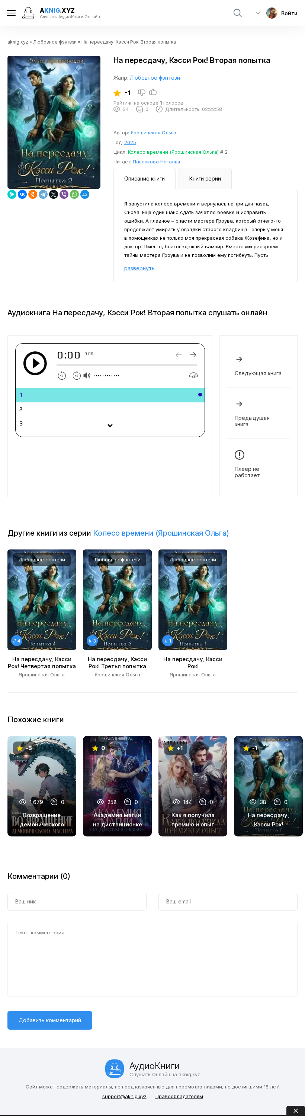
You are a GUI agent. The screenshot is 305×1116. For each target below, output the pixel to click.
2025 (130, 142)
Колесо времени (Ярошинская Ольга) (173, 152)
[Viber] (64, 194)
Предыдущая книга (252, 421)
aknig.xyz (17, 42)
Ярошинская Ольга (153, 132)
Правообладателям (179, 1096)
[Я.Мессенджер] (11, 194)
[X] (53, 194)
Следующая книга (258, 373)
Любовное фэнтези (55, 42)
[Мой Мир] (84, 194)
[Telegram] (43, 194)
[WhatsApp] (74, 194)
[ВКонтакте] (22, 194)
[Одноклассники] (32, 194)
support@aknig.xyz (124, 1096)
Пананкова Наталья (156, 162)
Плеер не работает (247, 472)
